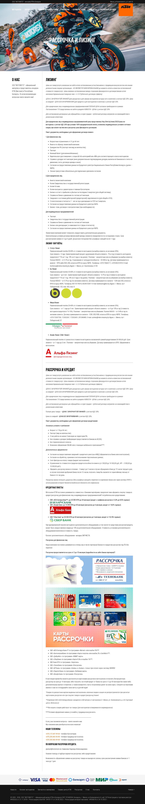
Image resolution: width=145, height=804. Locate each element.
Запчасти (28, 10)
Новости (13, 790)
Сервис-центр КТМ (64, 790)
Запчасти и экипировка (46, 790)
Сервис (75, 10)
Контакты (93, 10)
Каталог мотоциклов (27, 790)
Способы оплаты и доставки (46, 10)
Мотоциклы (16, 10)
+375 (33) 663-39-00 (53, 740)
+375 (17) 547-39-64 (53, 734)
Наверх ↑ (131, 790)
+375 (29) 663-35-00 (53, 737)
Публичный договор (108, 10)
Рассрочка (65, 10)
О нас (84, 10)
